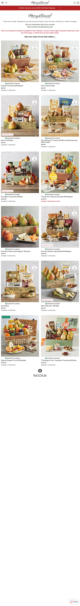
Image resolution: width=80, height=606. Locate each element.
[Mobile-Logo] (40, 3)
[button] (40, 8)
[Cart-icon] (78, 3)
